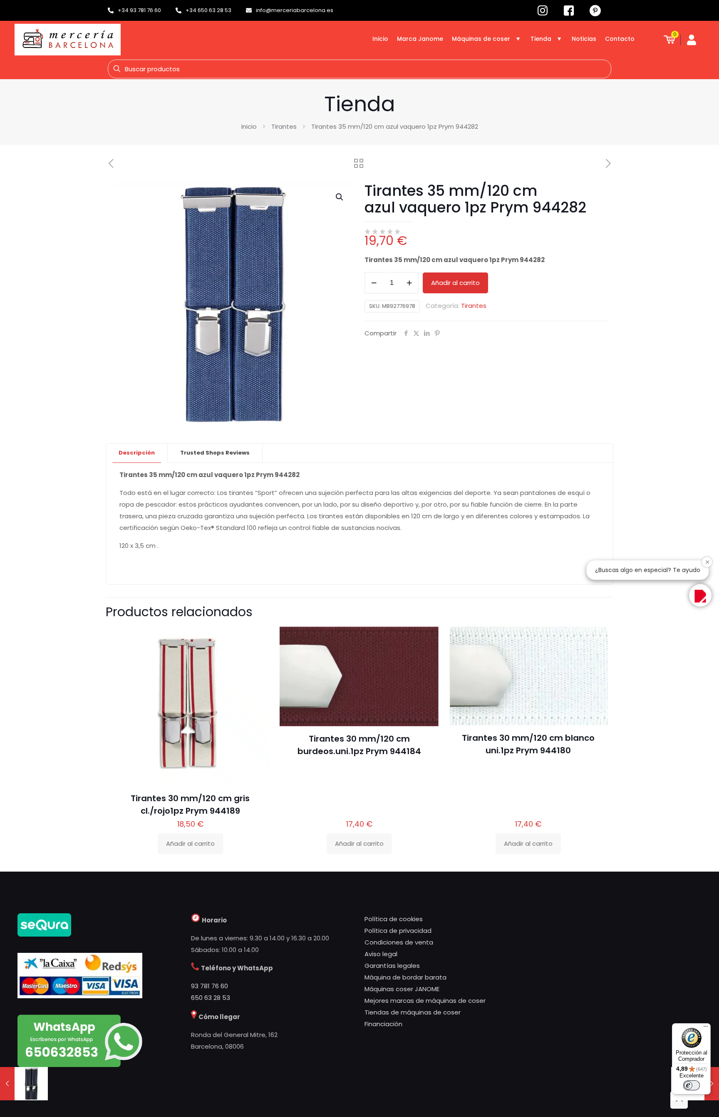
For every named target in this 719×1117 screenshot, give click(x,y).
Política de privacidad (397, 930)
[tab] (137, 453)
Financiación (383, 1024)
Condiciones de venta (398, 942)
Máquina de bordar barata (405, 977)
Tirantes (284, 126)
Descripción (137, 453)
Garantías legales (392, 965)
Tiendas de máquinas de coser (412, 1012)
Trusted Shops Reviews (215, 453)
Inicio (249, 126)
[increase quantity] (409, 283)
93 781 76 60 (209, 986)
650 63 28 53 (210, 997)
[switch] (691, 1085)
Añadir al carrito (455, 282)
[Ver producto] (257, 656)
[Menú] (706, 1028)
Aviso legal (380, 954)
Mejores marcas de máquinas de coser (425, 1000)
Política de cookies (393, 919)
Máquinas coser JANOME (401, 989)
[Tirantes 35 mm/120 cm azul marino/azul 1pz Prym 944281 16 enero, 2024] (24, 1083)
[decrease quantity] (374, 283)
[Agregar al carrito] (257, 638)
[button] (340, 197)
